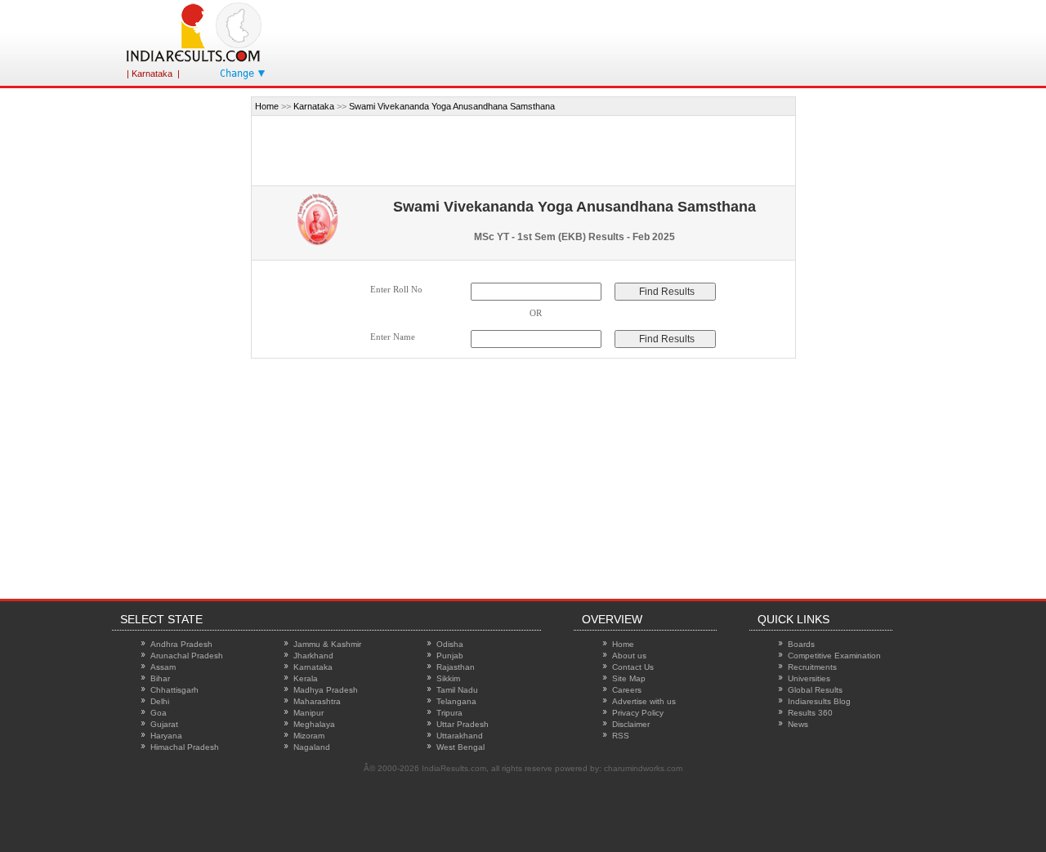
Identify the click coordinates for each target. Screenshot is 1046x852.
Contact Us (633, 666)
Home (267, 106)
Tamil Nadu (457, 689)
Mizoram (308, 735)
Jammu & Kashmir (327, 644)
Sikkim (448, 678)
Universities (809, 678)
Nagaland (311, 747)
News (798, 724)
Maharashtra (317, 701)
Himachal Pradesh (184, 747)
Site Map (629, 678)
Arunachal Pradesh (186, 655)
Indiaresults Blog (819, 701)
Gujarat (164, 724)
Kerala (305, 678)
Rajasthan (455, 666)
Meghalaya (314, 724)
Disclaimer (631, 724)
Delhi (159, 701)
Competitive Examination (834, 655)
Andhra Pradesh (181, 644)
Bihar (160, 678)
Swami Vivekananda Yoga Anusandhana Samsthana (452, 106)
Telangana (456, 701)
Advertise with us (644, 701)
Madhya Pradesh (325, 689)
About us (629, 655)
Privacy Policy (638, 712)
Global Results (815, 689)
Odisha (449, 644)
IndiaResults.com (454, 768)
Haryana (166, 735)
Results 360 (810, 712)
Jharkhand (313, 655)
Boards (801, 644)
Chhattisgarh (174, 689)
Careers (626, 689)
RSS (620, 735)
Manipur (308, 712)
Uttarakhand (459, 735)
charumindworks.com (643, 768)
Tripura (449, 712)
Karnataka (313, 106)
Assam (163, 666)
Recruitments (812, 666)
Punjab (449, 655)
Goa (158, 712)
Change (237, 73)
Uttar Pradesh (462, 724)
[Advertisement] (177, 341)
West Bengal (460, 747)
